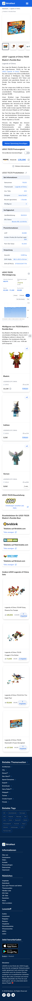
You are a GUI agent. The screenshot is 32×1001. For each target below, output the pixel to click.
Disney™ (5, 773)
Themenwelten (7, 888)
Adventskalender (12, 813)
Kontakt (4, 862)
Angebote (5, 881)
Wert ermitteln (7, 903)
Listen (4, 934)
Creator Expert (7, 799)
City (3, 770)
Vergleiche (5, 924)
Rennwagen (22, 813)
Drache (10, 820)
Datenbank (5, 883)
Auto (4, 820)
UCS (4, 816)
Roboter (25, 820)
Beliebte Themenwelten (14, 762)
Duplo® (4, 783)
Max (28, 299)
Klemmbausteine (7, 926)
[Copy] (26, 173)
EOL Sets (5, 893)
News (4, 901)
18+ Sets (5, 896)
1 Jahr (27, 295)
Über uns (5, 855)
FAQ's (4, 860)
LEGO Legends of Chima (10, 72)
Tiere (25, 816)
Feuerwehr (16, 823)
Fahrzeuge (18, 816)
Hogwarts (10, 816)
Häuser (24, 823)
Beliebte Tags (9, 808)
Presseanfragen (7, 865)
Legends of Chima (21, 187)
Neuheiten (5, 898)
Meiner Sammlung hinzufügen (16, 143)
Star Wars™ (6, 776)
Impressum (6, 870)
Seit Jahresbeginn (21, 299)
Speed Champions (8, 779)
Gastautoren (6, 857)
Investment (6, 916)
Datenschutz (6, 867)
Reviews (5, 921)
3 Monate (22, 295)
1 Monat (15, 295)
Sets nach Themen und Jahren (12, 886)
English (4, 956)
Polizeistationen (7, 823)
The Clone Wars (7, 830)
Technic (4, 795)
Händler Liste (6, 891)
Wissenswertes (7, 929)
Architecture (6, 767)
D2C (4, 813)
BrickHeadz (6, 786)
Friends (4, 802)
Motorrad (5, 827)
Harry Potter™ (7, 789)
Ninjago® (5, 792)
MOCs (4, 931)
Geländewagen (14, 827)
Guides (4, 914)
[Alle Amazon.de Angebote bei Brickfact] (5, 159)
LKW (22, 827)
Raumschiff (18, 820)
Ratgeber (5, 919)
